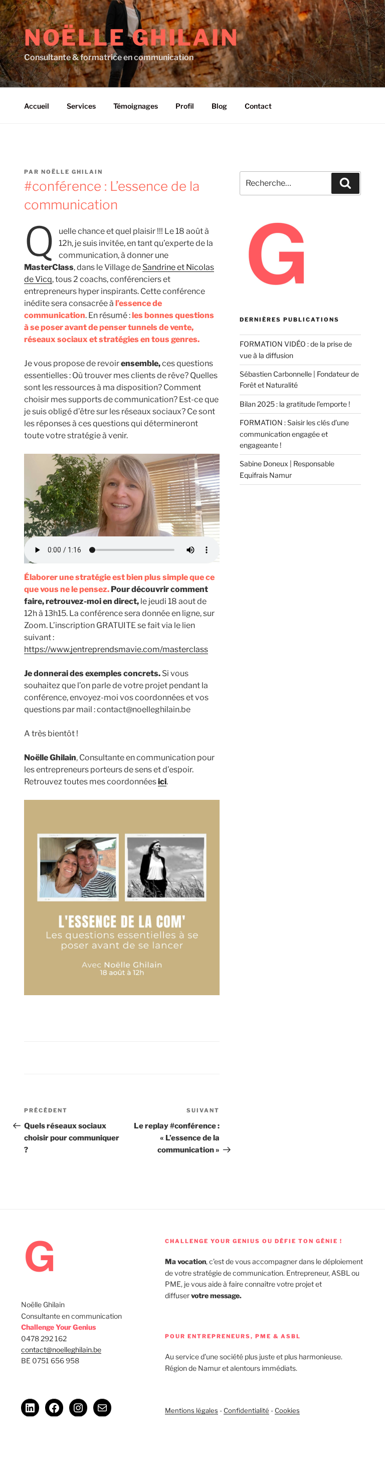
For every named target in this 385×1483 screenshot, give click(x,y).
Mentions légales (191, 1410)
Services (81, 106)
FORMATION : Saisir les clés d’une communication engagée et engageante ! (294, 433)
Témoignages (135, 106)
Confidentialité (246, 1410)
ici (162, 781)
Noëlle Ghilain (131, 37)
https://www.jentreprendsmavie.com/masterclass (116, 649)
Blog (219, 106)
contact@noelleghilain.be (61, 1349)
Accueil (36, 106)
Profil (184, 106)
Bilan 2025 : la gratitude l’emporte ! (296, 404)
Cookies (287, 1410)
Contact (258, 106)
